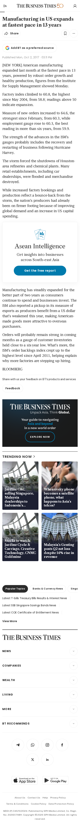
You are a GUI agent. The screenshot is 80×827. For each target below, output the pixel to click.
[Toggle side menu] (5, 6)
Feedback (12, 388)
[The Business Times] (36, 6)
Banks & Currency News (48, 588)
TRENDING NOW (17, 456)
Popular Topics (15, 588)
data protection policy (61, 803)
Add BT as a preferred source (32, 48)
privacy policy (58, 797)
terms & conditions (17, 803)
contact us (34, 797)
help (45, 797)
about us (20, 797)
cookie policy (38, 803)
